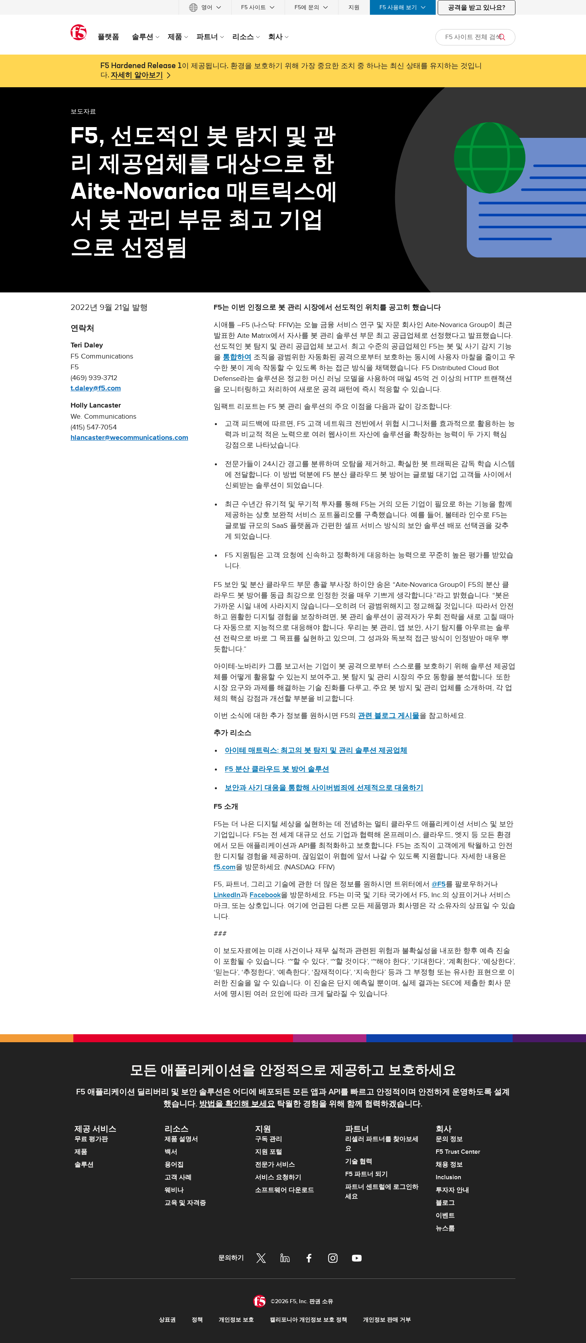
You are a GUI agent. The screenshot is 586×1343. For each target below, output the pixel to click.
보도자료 (83, 111)
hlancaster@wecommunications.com (129, 437)
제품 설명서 (181, 1139)
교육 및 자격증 (185, 1203)
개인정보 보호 (236, 1319)
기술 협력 (358, 1161)
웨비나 (174, 1190)
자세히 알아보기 (137, 75)
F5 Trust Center (458, 1152)
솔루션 (84, 1165)
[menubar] (293, 7)
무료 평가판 (91, 1139)
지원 (354, 7)
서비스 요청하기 (278, 1177)
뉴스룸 (445, 1228)
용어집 (174, 1165)
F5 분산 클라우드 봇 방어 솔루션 (277, 769)
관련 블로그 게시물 (388, 716)
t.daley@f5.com (96, 388)
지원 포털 (268, 1152)
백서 (171, 1152)
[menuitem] (205, 7)
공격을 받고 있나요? (476, 8)
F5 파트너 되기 (366, 1174)
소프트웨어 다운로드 (284, 1190)
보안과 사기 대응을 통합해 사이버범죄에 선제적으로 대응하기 (324, 788)
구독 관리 (268, 1139)
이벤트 (445, 1215)
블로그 (445, 1203)
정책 (197, 1319)
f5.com (225, 867)
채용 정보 (449, 1165)
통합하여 (237, 357)
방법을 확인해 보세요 (237, 1104)
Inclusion (448, 1177)
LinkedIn (227, 895)
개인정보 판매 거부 (387, 1319)
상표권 (167, 1319)
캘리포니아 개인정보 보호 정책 (308, 1319)
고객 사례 (178, 1177)
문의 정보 (449, 1139)
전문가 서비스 (275, 1165)
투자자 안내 (452, 1190)
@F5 (439, 884)
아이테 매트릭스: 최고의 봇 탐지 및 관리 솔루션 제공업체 (316, 750)
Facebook (265, 895)
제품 (81, 1152)
